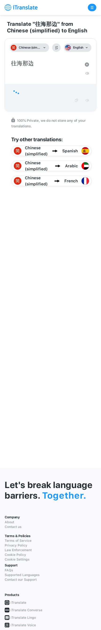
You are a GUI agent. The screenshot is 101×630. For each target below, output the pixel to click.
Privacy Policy (16, 545)
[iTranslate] (21, 7)
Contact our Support (21, 579)
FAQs (9, 570)
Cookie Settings (17, 559)
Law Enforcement (18, 550)
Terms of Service (18, 540)
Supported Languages (22, 575)
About (9, 522)
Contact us (13, 527)
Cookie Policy (15, 555)
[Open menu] (92, 7)
